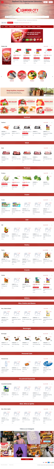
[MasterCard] (46, 462)
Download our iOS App (21, 20)
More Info (27, 3)
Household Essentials (6, 384)
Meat (2, 148)
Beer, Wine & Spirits (6, 409)
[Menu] (2, 2)
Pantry (2, 250)
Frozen (3, 200)
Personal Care (4, 358)
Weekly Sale (4, 46)
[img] (14, 52)
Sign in (45, 2)
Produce (3, 173)
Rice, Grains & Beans (6, 308)
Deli (2, 225)
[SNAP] (53, 462)
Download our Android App (32, 20)
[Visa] (44, 462)
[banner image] (27, 9)
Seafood (3, 122)
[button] (1, 76)
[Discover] (51, 462)
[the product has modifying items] (20, 129)
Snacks (3, 275)
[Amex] (49, 462)
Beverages (3, 333)
